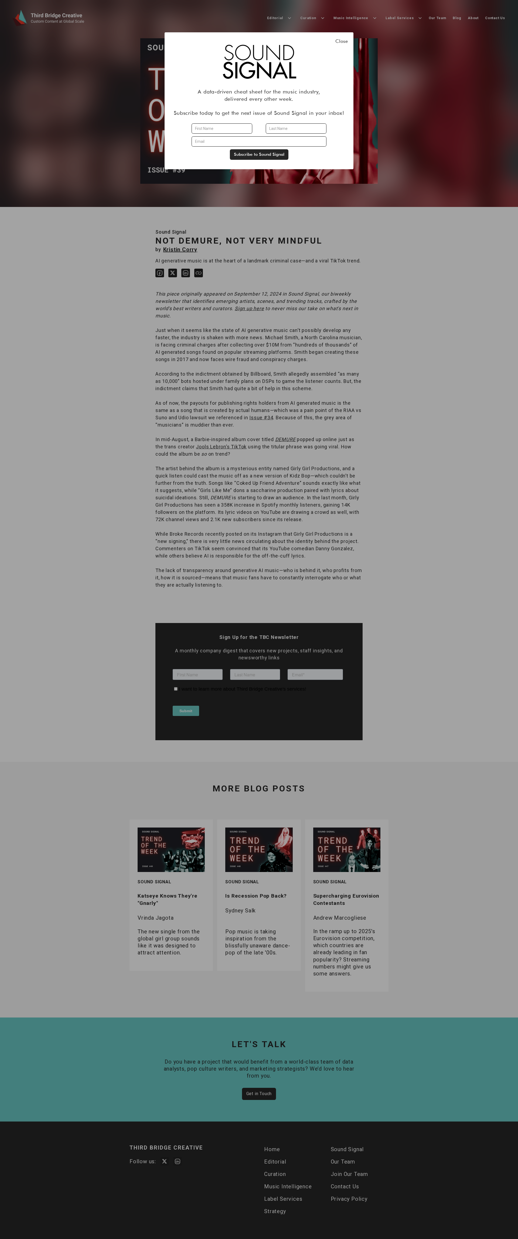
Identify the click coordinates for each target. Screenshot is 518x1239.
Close (341, 41)
